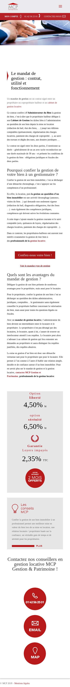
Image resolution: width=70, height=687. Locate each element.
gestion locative (37, 241)
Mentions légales (22, 683)
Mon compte (11, 16)
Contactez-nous (53, 16)
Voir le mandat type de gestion (35, 266)
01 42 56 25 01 (31, 16)
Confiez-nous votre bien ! (35, 255)
